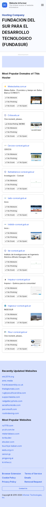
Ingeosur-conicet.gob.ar (19, 306)
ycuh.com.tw (8, 429)
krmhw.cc (7, 462)
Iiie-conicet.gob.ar (16, 250)
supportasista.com (11, 397)
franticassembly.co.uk (12, 384)
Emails (28, 477)
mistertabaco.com (10, 433)
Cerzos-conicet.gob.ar (18, 145)
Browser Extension (11, 473)
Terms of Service (33, 473)
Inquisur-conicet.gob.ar (19, 279)
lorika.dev (6, 437)
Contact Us (23, 488)
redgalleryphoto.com (12, 401)
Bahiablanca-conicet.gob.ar (21, 172)
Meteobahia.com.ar (17, 86)
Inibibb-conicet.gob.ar (18, 224)
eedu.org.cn (8, 450)
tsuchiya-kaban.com (12, 446)
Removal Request (33, 481)
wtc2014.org (8, 376)
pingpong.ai (7, 458)
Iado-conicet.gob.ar (17, 198)
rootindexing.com (10, 413)
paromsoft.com (9, 409)
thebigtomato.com (10, 389)
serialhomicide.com (11, 405)
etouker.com (8, 442)
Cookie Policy (9, 477)
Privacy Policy (9, 481)
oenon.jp (6, 454)
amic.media (7, 380)
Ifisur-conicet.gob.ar (17, 332)
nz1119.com (7, 425)
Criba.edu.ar (14, 115)
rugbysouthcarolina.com (14, 393)
